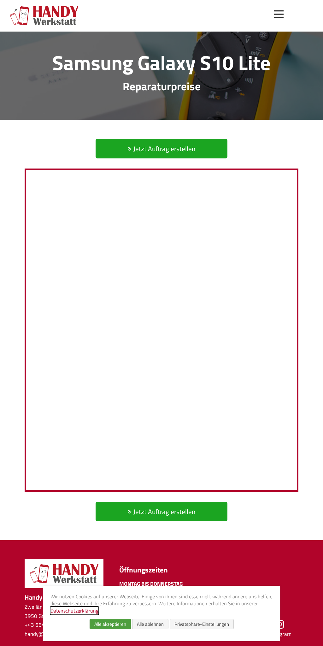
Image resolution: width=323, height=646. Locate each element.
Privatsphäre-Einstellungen (201, 624)
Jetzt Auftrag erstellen (164, 149)
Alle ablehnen (150, 624)
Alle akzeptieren (110, 624)
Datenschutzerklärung (74, 610)
